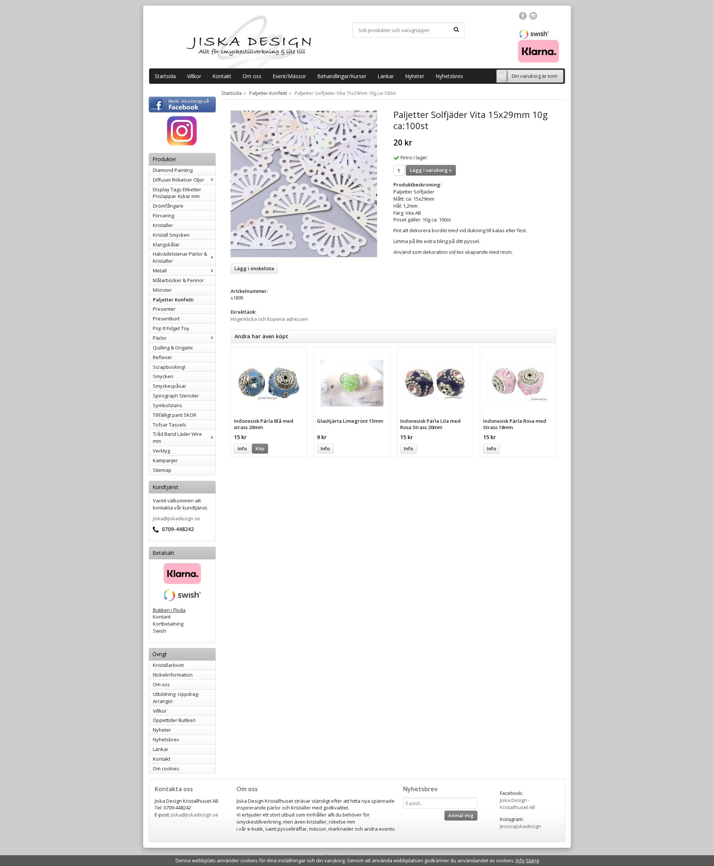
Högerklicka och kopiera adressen (269, 319)
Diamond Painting (173, 170)
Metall (160, 270)
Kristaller (163, 225)
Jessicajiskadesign (520, 826)
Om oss (251, 76)
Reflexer (162, 357)
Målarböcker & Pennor (178, 280)
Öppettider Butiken (174, 720)
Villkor (194, 76)
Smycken (163, 376)
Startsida (165, 76)
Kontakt (221, 76)
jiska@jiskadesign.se (176, 518)
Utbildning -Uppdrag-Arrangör (176, 697)
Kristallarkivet (168, 665)
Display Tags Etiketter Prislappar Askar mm (177, 193)
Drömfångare (168, 205)
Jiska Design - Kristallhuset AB (517, 804)
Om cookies (166, 768)
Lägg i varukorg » (431, 170)
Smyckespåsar (169, 386)
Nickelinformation (173, 674)
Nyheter (414, 76)
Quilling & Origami (173, 347)
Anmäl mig (461, 815)
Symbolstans (167, 405)
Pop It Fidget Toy (171, 328)
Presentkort (166, 318)
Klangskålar (166, 244)
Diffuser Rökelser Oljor (178, 179)
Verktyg (161, 450)
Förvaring (163, 215)
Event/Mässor (289, 76)
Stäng (532, 860)
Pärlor (160, 338)
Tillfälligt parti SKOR (174, 415)
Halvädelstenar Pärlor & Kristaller (180, 257)
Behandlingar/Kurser (341, 76)
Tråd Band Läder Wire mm (177, 437)
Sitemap (162, 470)
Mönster (162, 290)
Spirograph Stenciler (176, 395)
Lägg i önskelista (254, 268)
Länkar (385, 76)
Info (242, 448)
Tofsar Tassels (169, 424)
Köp (259, 448)
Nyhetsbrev (449, 76)
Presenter (164, 309)
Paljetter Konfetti (173, 299)
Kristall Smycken (171, 234)
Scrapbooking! (169, 367)
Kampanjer (165, 460)
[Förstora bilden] (304, 183)
